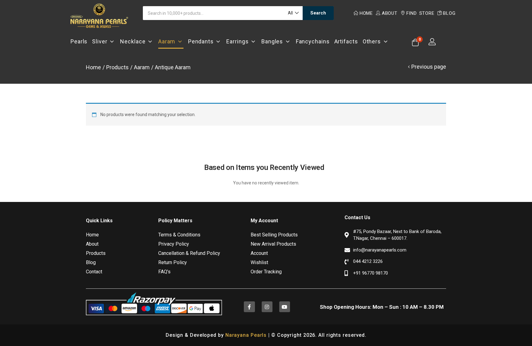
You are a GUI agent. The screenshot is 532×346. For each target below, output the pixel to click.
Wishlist (259, 262)
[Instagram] (267, 306)
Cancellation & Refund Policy (189, 253)
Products (117, 67)
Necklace (134, 41)
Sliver (101, 41)
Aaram (168, 41)
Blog (449, 13)
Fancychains (313, 41)
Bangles (273, 41)
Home (366, 13)
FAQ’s (164, 272)
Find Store (420, 13)
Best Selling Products (274, 235)
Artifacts (346, 41)
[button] (293, 13)
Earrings (238, 41)
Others (373, 41)
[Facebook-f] (249, 306)
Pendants (202, 41)
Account (259, 253)
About (389, 13)
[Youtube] (284, 306)
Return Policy (172, 262)
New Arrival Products (273, 244)
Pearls (79, 41)
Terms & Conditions (179, 235)
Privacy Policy (173, 244)
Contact (94, 272)
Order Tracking (266, 272)
